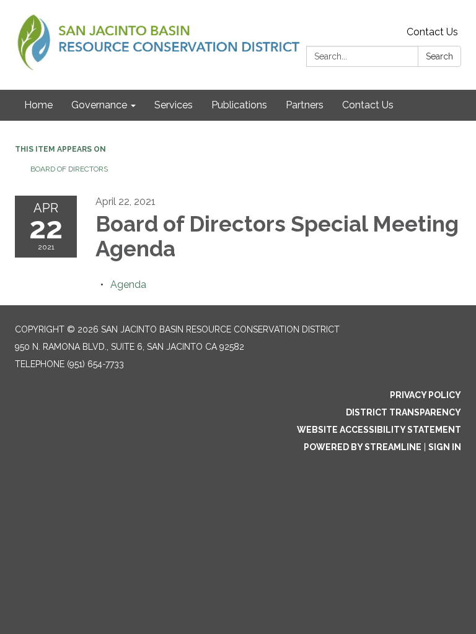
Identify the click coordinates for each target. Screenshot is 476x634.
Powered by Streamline (362, 447)
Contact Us (432, 32)
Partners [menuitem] (305, 105)
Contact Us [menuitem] (368, 105)
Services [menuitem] (173, 105)
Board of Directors (69, 169)
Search (439, 56)
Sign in (444, 447)
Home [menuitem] (38, 105)
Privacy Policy (425, 395)
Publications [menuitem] (239, 105)
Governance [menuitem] (99, 105)
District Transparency (403, 412)
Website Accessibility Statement (379, 430)
